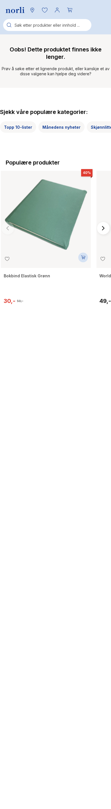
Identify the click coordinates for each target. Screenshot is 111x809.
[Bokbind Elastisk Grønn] (46, 212)
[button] (44, 10)
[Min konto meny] (57, 10)
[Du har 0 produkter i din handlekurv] (69, 10)
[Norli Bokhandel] (15, 10)
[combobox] (47, 25)
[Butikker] (32, 10)
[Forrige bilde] (7, 228)
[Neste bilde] (103, 228)
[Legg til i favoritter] (7, 259)
